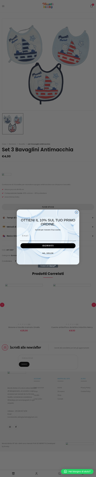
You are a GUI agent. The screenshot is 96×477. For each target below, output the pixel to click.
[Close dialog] (76, 212)
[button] (77, 471)
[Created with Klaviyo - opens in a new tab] (48, 266)
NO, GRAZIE (48, 253)
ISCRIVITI (48, 246)
